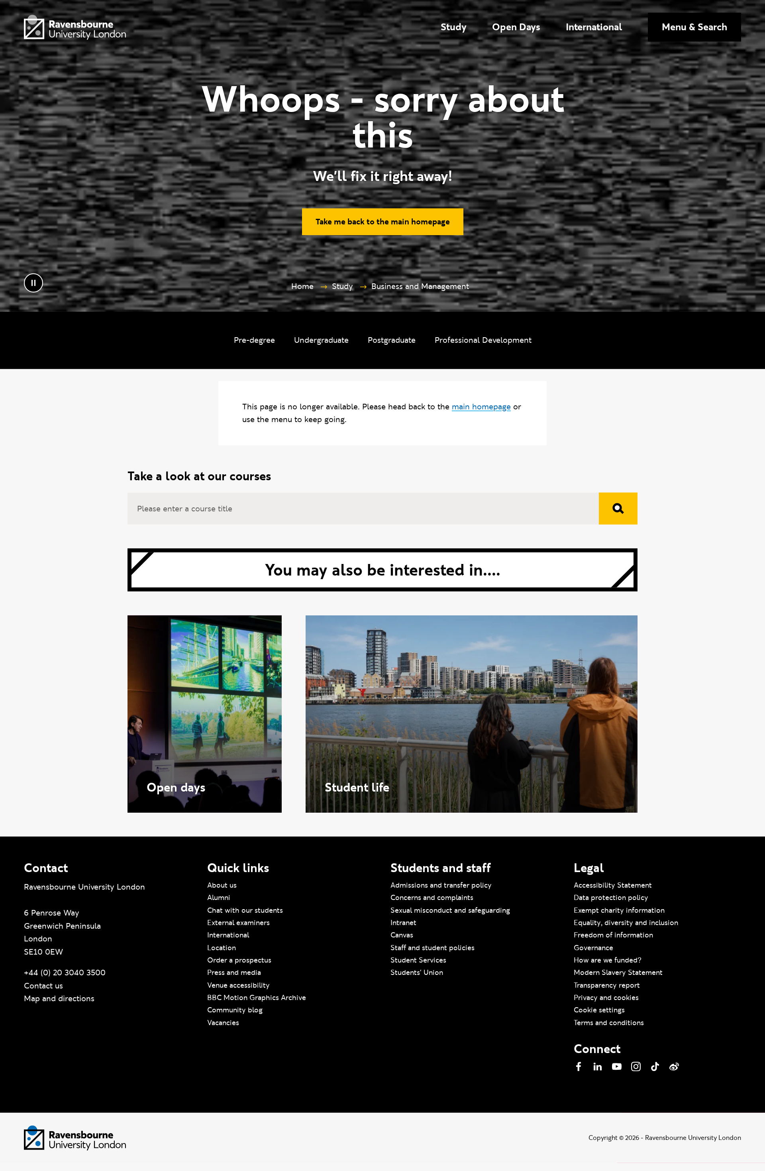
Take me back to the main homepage (383, 227)
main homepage (481, 412)
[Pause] (33, 289)
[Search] (618, 515)
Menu (694, 27)
